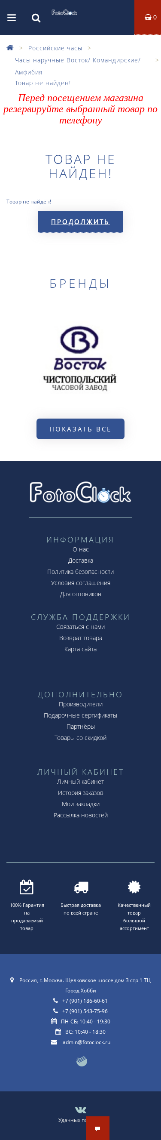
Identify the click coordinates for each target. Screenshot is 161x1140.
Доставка (80, 560)
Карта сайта (80, 649)
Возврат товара (80, 638)
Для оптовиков (80, 594)
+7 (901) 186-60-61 (85, 1000)
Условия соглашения (80, 583)
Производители (81, 704)
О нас (81, 549)
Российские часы (55, 48)
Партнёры (81, 726)
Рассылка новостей (81, 815)
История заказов (80, 793)
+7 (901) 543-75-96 (85, 1011)
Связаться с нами (80, 626)
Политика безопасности (80, 571)
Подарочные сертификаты (80, 715)
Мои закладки (81, 804)
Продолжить (80, 221)
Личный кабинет (80, 781)
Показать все (80, 429)
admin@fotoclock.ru (86, 1042)
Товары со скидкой (80, 737)
